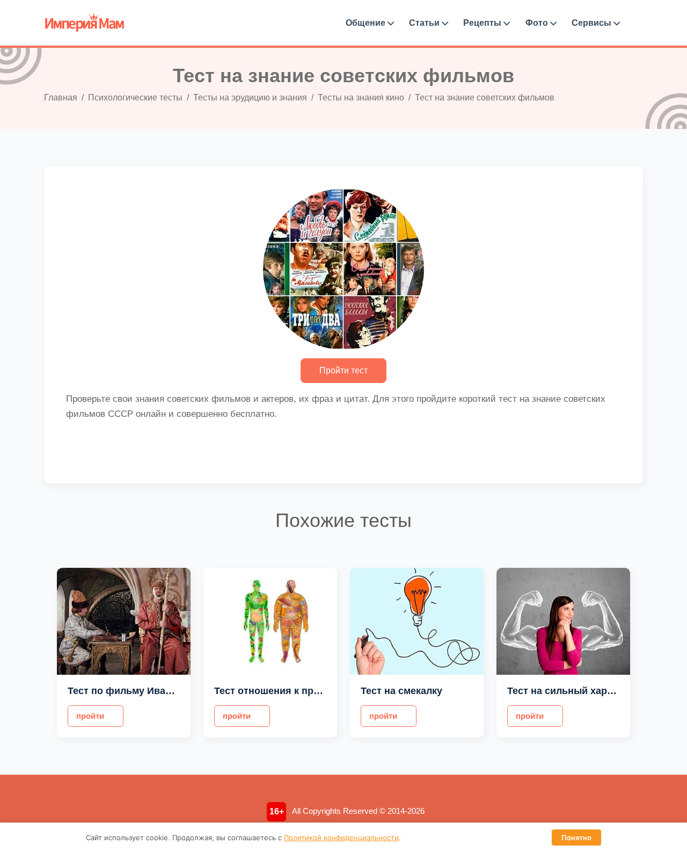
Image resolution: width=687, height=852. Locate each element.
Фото (537, 22)
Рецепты (483, 22)
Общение (367, 22)
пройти (90, 715)
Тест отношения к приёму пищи (290, 690)
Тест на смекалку (401, 690)
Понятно (576, 837)
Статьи (425, 22)
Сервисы (592, 22)
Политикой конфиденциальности (341, 837)
